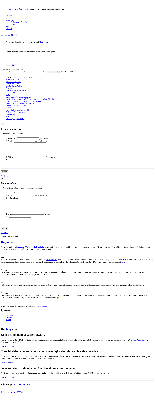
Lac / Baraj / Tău (12, 84)
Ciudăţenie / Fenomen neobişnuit (18, 97)
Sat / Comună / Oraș (13, 82)
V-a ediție (137, 340)
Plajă (8, 95)
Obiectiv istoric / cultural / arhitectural (20, 103)
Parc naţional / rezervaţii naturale (18, 90)
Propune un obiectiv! (9, 35)
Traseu (8, 116)
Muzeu (8, 108)
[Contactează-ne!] (80, 31)
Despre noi (10, 20)
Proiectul (9, 16)
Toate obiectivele (12, 79)
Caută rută (10, 65)
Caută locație (11, 63)
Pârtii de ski (10, 114)
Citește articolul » (7, 346)
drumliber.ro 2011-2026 (12, 392)
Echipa (13, 24)
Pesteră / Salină (11, 92)
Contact (9, 29)
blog (9, 329)
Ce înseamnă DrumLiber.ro (21, 22)
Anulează (4, 176)
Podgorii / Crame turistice (15, 112)
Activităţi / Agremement (15, 119)
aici (123, 262)
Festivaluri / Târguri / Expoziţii (17, 110)
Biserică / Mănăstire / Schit (16, 106)
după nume (44, 42)
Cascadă (9, 88)
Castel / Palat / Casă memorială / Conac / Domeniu (25, 101)
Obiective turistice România (11, 9)
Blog (8, 26)
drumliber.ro (42, 306)
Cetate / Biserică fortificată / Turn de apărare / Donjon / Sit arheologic (32, 99)
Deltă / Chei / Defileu (14, 86)
